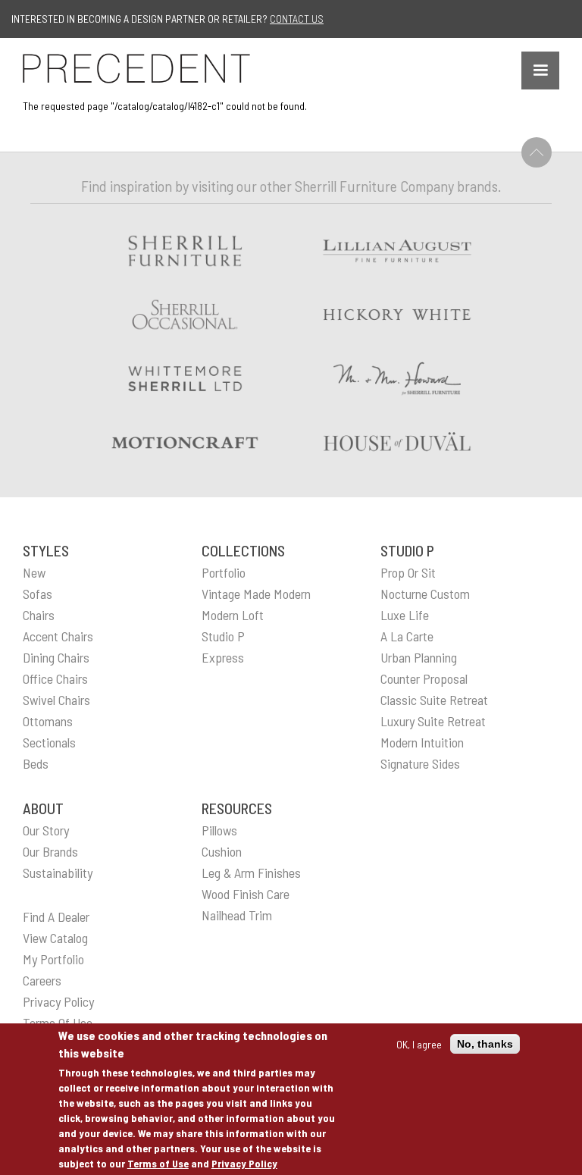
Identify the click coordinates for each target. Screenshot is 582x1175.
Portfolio (224, 572)
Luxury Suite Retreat (433, 721)
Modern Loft (233, 615)
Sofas (37, 593)
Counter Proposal (424, 678)
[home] (136, 68)
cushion (222, 851)
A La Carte (406, 636)
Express (223, 657)
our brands (50, 851)
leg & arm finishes (251, 872)
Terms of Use (158, 1163)
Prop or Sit (408, 572)
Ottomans (48, 721)
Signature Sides (420, 763)
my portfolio (53, 959)
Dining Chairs (56, 657)
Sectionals (49, 742)
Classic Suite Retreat (434, 700)
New (34, 572)
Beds (35, 763)
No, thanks (485, 1044)
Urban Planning (418, 657)
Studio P (223, 636)
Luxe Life (404, 615)
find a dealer (56, 916)
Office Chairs (55, 678)
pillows (219, 830)
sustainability (57, 872)
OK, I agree (419, 1044)
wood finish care (245, 894)
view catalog (55, 938)
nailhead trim (237, 915)
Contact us (297, 18)
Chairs (39, 615)
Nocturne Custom (425, 593)
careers (42, 980)
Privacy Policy (244, 1163)
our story (46, 830)
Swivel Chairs (56, 700)
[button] (540, 70)
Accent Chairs (58, 636)
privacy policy (58, 1001)
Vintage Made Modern (256, 593)
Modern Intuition (422, 742)
